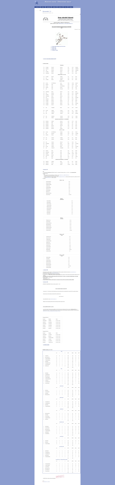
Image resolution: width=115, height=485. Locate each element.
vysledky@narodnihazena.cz (62, 176)
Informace (59, 7)
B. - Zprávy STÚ (53, 47)
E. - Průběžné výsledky (54, 50)
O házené (36, 7)
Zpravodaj (48, 7)
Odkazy (70, 7)
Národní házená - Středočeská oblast (58, 2)
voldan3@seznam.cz (61, 23)
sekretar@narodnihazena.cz (69, 23)
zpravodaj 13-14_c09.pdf (46, 481)
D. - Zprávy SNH (53, 49)
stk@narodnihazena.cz (48, 177)
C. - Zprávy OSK (53, 48)
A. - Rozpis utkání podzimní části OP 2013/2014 (58, 46)
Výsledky (53, 7)
